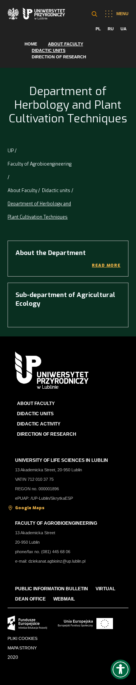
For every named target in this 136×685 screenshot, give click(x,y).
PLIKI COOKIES (22, 638)
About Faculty (65, 44)
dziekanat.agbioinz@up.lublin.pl (56, 561)
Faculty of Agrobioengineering (39, 164)
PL (98, 29)
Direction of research (59, 57)
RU (111, 29)
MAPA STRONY (22, 648)
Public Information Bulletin (51, 588)
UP (11, 151)
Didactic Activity (38, 424)
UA (124, 29)
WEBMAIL (64, 599)
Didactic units (48, 50)
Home (31, 44)
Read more (106, 265)
